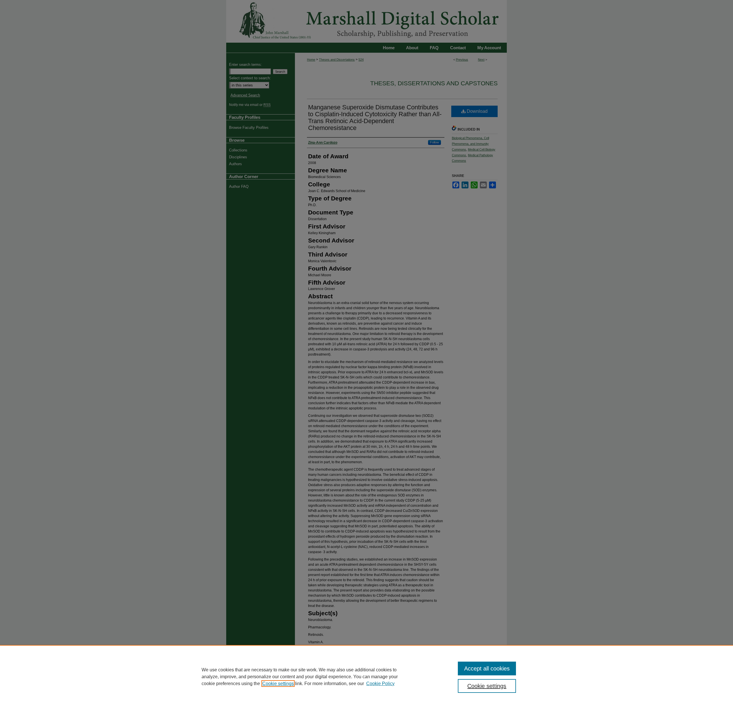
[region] (366, 676)
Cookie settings (278, 683)
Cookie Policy (380, 683)
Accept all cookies (487, 668)
